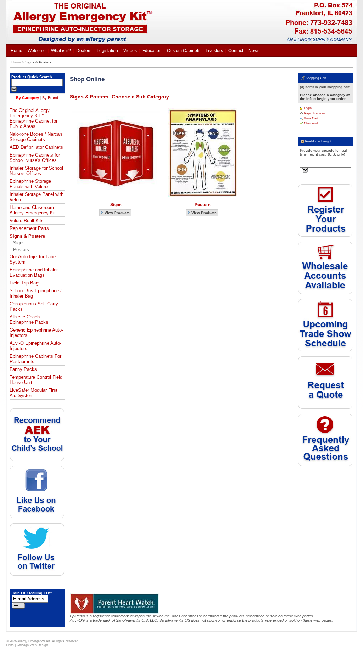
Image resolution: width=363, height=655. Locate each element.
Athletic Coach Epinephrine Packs (29, 319)
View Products (117, 213)
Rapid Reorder (314, 113)
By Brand (50, 98)
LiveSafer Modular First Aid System (33, 393)
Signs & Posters (38, 62)
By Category (27, 98)
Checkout (310, 123)
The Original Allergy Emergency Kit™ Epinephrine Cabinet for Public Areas (33, 118)
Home (16, 62)
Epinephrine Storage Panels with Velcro (30, 184)
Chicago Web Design (32, 645)
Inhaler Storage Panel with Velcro (36, 197)
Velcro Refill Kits (27, 220)
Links (10, 645)
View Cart (310, 118)
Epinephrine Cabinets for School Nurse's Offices (35, 157)
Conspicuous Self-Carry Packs (34, 306)
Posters (21, 249)
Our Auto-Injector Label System (33, 259)
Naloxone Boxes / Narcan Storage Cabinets (36, 136)
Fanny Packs (23, 369)
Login (307, 108)
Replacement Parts (29, 228)
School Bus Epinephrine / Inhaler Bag (36, 293)
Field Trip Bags (25, 283)
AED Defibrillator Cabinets (36, 147)
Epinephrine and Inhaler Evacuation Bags (34, 272)
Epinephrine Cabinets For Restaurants (35, 359)
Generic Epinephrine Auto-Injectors (36, 332)
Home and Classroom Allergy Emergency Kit (33, 210)
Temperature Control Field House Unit (36, 379)
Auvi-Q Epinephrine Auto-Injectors (35, 345)
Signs (19, 242)
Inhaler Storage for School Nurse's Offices (36, 170)
